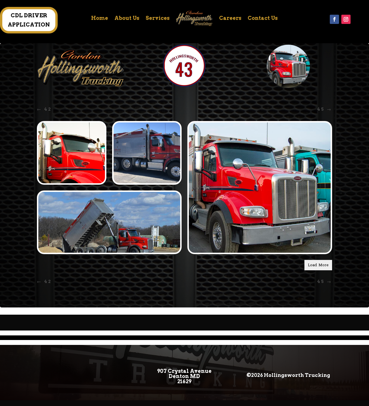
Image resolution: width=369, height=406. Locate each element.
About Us (126, 18)
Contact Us (263, 18)
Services (158, 18)
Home (99, 18)
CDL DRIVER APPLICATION (29, 20)
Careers (230, 18)
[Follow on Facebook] (334, 19)
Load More (318, 265)
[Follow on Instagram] (346, 19)
